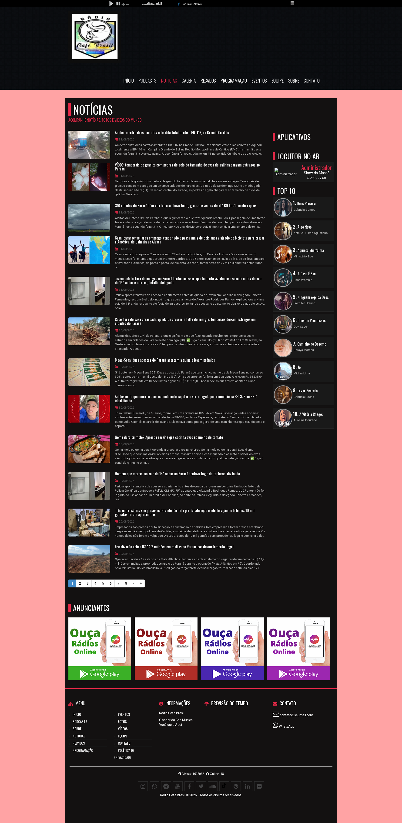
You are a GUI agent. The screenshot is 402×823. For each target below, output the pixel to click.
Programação (234, 80)
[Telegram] (166, 786)
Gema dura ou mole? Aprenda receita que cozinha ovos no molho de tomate (169, 437)
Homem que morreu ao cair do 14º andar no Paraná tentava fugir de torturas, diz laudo (177, 474)
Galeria (189, 80)
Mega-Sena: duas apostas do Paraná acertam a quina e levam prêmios (165, 360)
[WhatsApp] (154, 786)
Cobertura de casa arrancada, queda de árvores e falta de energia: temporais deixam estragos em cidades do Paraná (185, 321)
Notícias (169, 80)
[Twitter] (201, 786)
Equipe (277, 80)
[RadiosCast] (99, 640)
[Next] (133, 583)
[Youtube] (178, 786)
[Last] (141, 583)
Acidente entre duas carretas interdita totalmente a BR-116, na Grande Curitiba (172, 133)
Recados (208, 80)
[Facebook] (189, 786)
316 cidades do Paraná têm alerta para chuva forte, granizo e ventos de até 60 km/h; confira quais (186, 206)
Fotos (122, 721)
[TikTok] (224, 786)
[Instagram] (143, 786)
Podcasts (147, 80)
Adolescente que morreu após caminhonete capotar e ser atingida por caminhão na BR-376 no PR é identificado (186, 399)
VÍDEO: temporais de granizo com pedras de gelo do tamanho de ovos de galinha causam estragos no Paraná (187, 167)
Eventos (259, 80)
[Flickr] (259, 786)
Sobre (293, 80)
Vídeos (123, 728)
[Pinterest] (236, 786)
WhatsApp (286, 726)
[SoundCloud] (213, 786)
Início (128, 80)
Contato (312, 80)
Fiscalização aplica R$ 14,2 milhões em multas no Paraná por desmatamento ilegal (174, 547)
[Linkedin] (247, 786)
